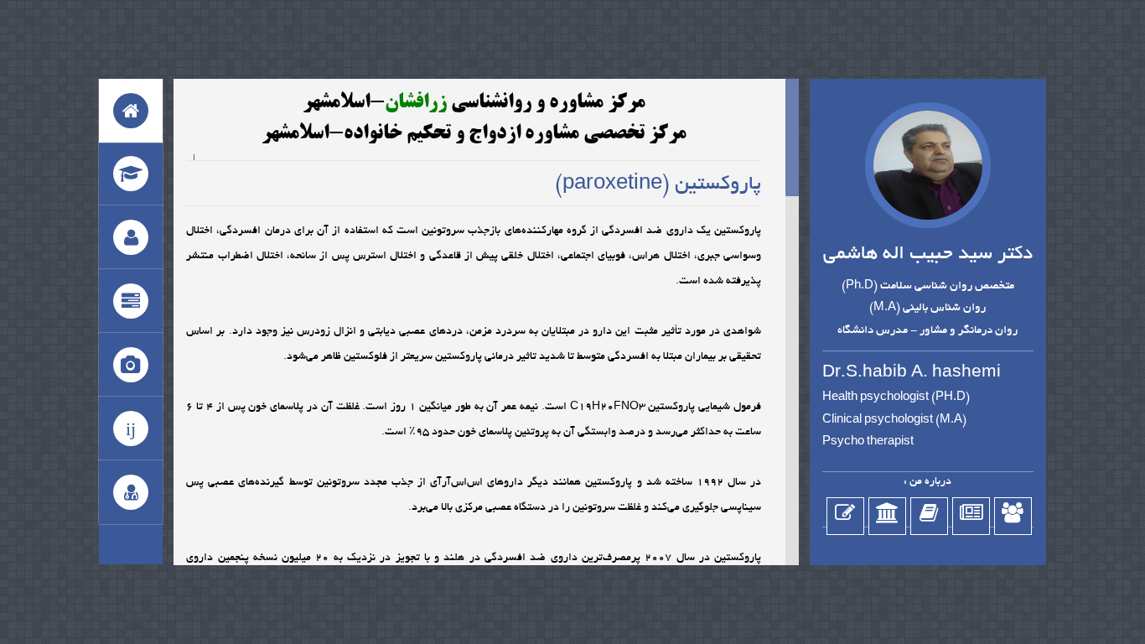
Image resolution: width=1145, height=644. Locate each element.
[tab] (131, 111)
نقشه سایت (928, 546)
